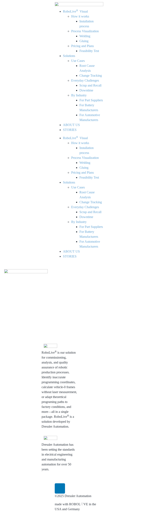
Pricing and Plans (82, 46)
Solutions (69, 56)
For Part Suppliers (91, 100)
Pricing (87, 399)
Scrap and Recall (90, 85)
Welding (84, 36)
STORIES (70, 130)
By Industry (79, 95)
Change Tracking (90, 75)
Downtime (86, 90)
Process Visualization (85, 31)
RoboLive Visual (75, 11)
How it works (80, 16)
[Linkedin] (60, 488)
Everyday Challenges (85, 80)
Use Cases (78, 60)
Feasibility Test (89, 51)
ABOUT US (71, 125)
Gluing (83, 41)
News (110, 359)
